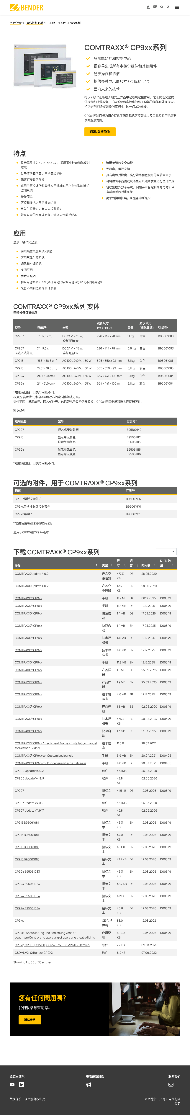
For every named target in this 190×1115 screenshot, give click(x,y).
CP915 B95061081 (27, 822)
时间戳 (145, 565)
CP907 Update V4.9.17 (29, 810)
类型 (105, 565)
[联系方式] (155, 7)
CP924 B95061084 (27, 896)
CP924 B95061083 (27, 871)
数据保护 (16, 1099)
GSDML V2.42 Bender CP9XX (34, 953)
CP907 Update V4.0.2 (29, 803)
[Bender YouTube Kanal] (14, 1084)
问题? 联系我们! (100, 132)
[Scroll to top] (181, 1106)
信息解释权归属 (34, 1099)
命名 (18, 565)
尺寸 (118, 563)
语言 (131, 563)
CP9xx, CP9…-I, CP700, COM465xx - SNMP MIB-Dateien (52, 945)
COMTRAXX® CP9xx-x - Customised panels (44, 755)
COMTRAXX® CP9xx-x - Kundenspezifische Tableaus (50, 763)
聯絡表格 (29, 1020)
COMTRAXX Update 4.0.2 (31, 574)
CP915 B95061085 (27, 847)
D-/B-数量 (165, 563)
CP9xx (19, 920)
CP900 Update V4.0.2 (29, 771)
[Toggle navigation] (177, 7)
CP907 (19, 791)
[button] (162, 7)
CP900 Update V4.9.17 (29, 778)
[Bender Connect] (148, 8)
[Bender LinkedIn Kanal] (24, 1084)
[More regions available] (168, 7)
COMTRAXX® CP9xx (28, 598)
